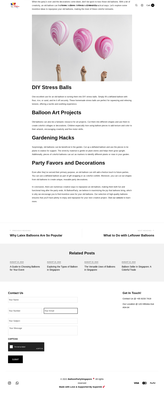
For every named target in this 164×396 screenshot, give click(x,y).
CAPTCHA (13, 339)
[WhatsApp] (17, 383)
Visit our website (115, 198)
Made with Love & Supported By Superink (80, 387)
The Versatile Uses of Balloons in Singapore (99, 268)
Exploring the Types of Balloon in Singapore (62, 268)
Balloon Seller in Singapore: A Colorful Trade (136, 268)
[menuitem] (65, 5)
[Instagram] (9, 383)
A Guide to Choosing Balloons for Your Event (25, 268)
